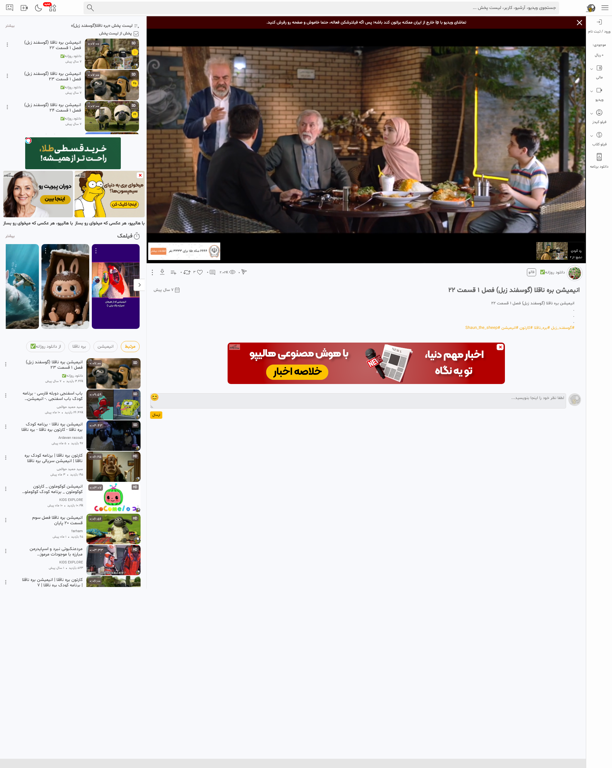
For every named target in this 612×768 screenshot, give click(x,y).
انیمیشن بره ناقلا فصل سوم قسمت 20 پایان (57, 520)
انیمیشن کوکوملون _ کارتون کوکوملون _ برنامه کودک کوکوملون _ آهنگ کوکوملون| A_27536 (52, 489)
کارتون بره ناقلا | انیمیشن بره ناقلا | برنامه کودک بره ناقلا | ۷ (52, 582)
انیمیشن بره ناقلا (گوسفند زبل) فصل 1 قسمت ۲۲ (52, 45)
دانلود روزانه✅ (552, 272)
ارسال (156, 415)
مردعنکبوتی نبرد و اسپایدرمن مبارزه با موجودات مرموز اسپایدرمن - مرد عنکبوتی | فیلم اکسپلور (54, 551)
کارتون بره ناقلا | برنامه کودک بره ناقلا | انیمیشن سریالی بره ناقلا (54, 458)
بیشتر (10, 26)
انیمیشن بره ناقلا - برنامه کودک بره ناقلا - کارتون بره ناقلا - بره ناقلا (52, 427)
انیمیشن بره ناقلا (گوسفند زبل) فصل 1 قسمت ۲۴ (52, 107)
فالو (531, 272)
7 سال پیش (164, 290)
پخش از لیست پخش (115, 33)
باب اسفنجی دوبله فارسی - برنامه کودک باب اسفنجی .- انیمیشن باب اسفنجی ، (53, 396)
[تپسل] (28, 140)
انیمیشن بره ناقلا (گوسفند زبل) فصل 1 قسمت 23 (52, 76)
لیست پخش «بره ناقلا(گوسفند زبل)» (102, 26)
